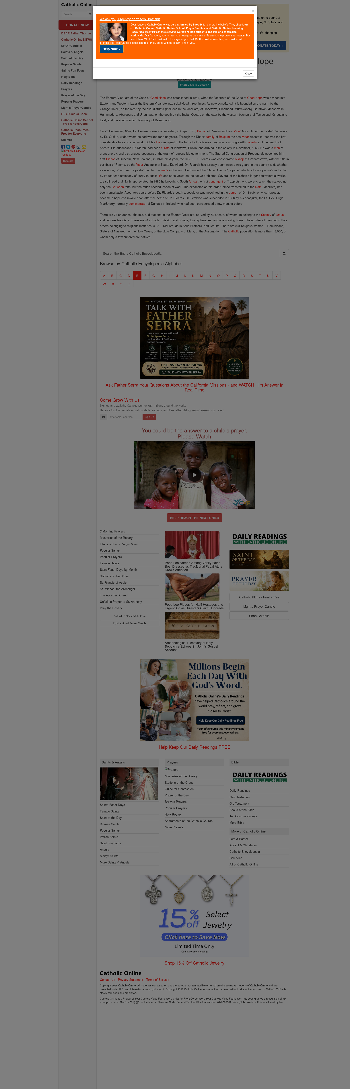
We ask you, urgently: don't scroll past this (130, 18)
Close (248, 73)
